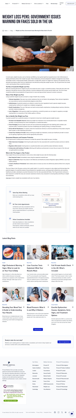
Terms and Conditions (30, 412)
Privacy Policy (39, 412)
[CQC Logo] (9, 387)
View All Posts (38, 329)
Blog (11, 30)
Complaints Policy (47, 412)
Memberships (54, 3)
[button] (7, 3)
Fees (47, 3)
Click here (8, 178)
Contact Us (61, 3)
